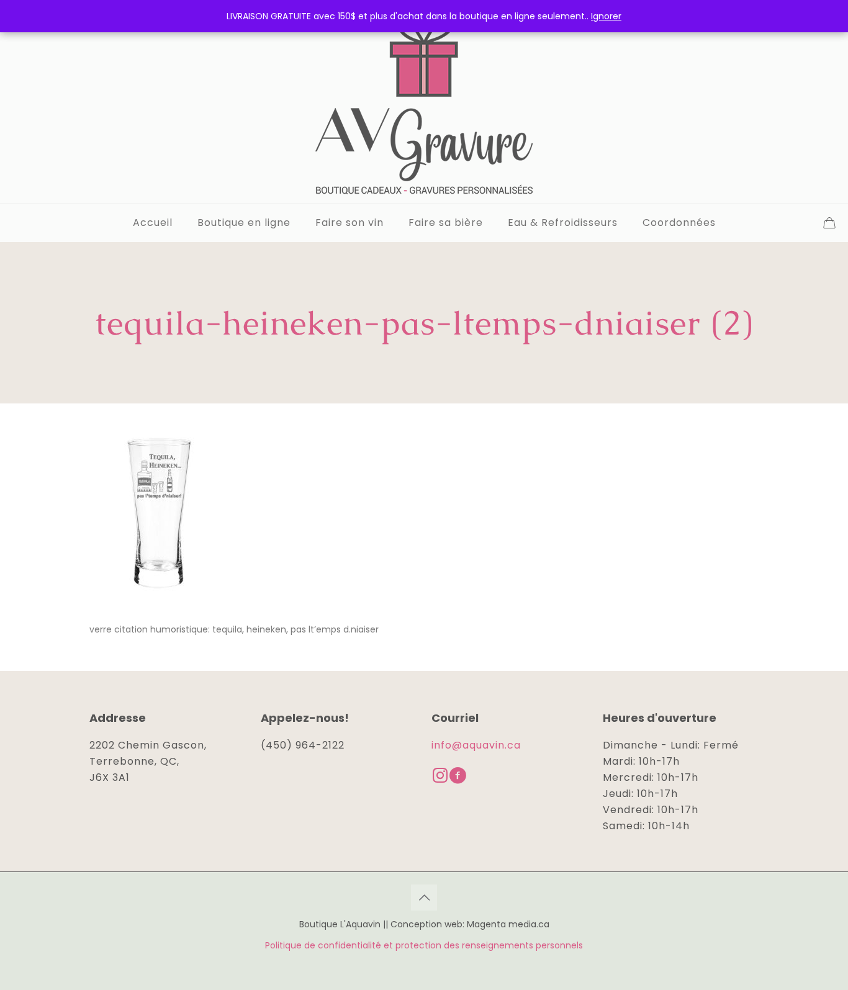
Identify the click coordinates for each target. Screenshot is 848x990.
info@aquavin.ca (476, 745)
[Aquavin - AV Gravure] (424, 102)
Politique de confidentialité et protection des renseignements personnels (424, 945)
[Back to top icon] (424, 897)
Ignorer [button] (606, 16)
